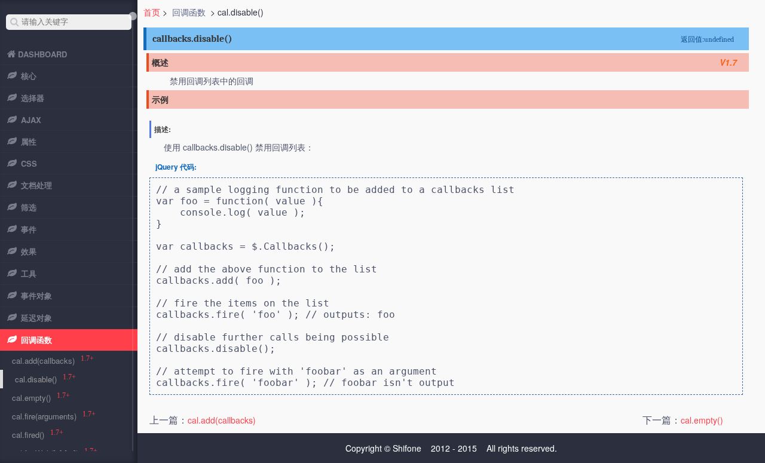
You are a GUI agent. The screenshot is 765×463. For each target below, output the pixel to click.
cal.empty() (702, 420)
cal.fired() (28, 434)
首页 (151, 12)
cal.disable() (36, 379)
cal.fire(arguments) (44, 416)
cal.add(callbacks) (222, 420)
